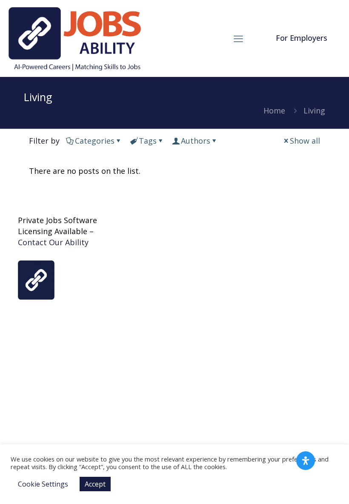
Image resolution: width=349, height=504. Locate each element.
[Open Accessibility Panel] (305, 460)
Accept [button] (95, 484)
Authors (195, 141)
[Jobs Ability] (75, 38)
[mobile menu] (238, 38)
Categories (94, 141)
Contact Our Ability (53, 242)
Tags (148, 141)
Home (274, 110)
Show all (305, 141)
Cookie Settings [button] (43, 484)
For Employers (301, 38)
